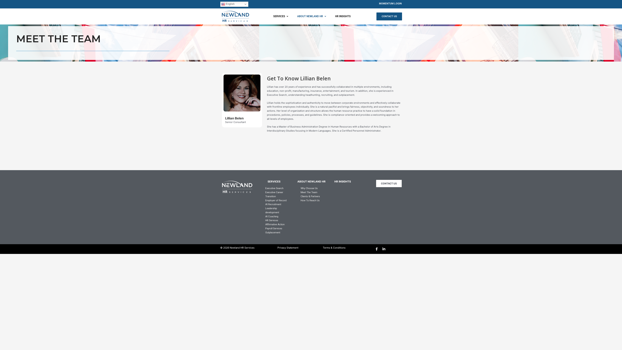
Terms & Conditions (334, 247)
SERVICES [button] (279, 16)
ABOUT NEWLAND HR (311, 181)
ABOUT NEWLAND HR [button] (310, 16)
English (230, 4)
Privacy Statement (287, 247)
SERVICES (274, 181)
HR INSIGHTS (343, 16)
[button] (280, 16)
